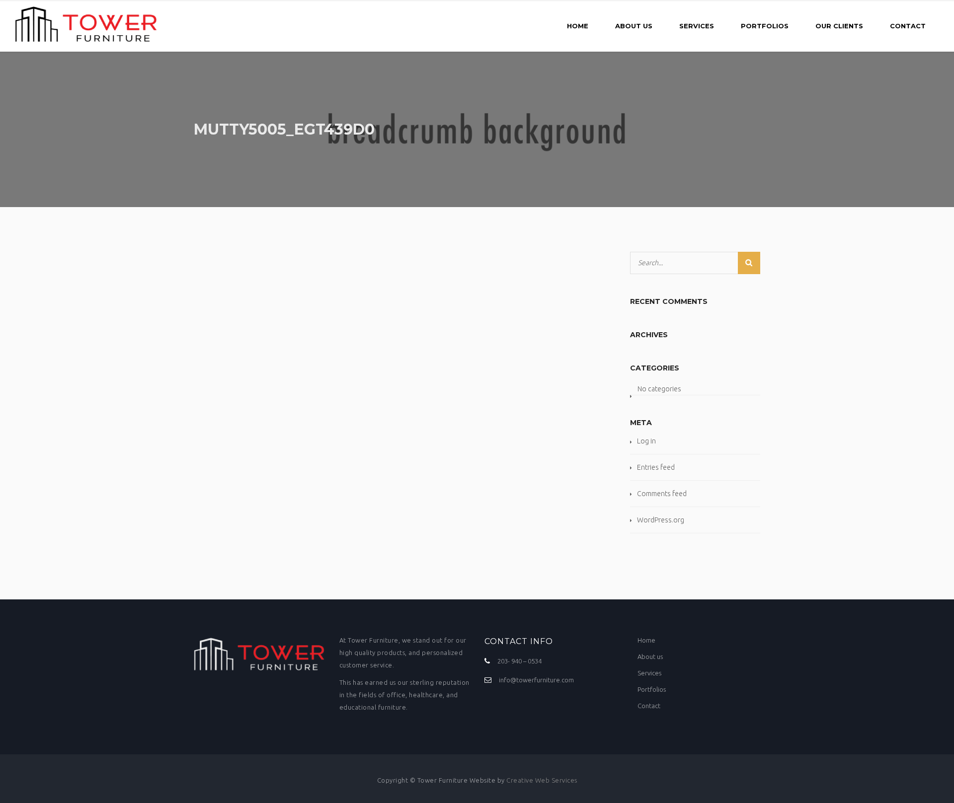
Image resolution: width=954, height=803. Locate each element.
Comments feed (662, 494)
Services (696, 26)
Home (577, 26)
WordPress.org (660, 520)
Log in (646, 441)
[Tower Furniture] (86, 24)
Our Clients (839, 26)
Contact (908, 26)
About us (633, 26)
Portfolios (765, 26)
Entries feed (656, 467)
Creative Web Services (541, 780)
